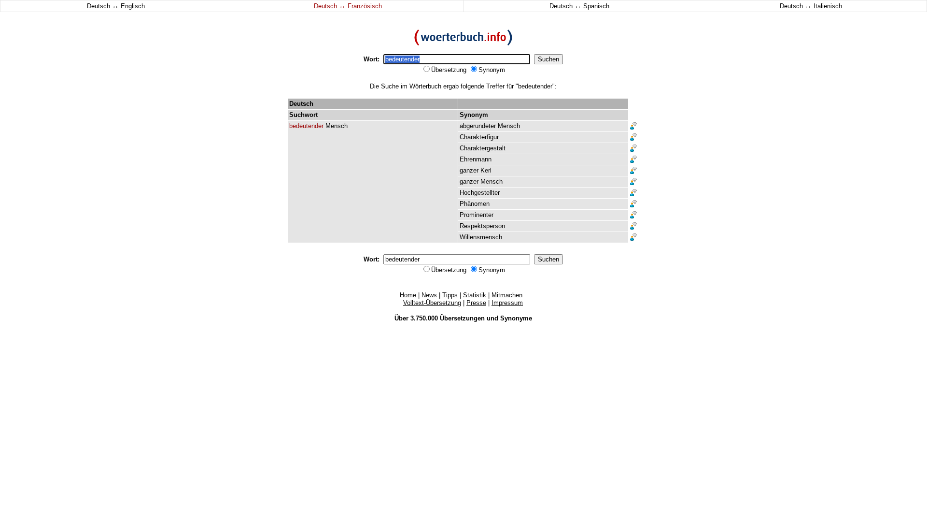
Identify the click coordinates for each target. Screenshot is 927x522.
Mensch (336, 126)
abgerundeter (478, 126)
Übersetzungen (462, 318)
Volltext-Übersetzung (432, 302)
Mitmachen (507, 295)
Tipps (450, 295)
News (429, 295)
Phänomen (475, 203)
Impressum (507, 302)
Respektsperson (482, 226)
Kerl (486, 170)
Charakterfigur (479, 137)
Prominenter (476, 214)
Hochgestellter (480, 192)
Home (408, 295)
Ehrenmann (476, 159)
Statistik (474, 295)
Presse (476, 302)
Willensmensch (481, 237)
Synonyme (516, 318)
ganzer (469, 170)
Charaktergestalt (483, 148)
